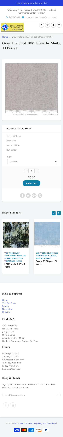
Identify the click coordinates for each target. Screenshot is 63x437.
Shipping (6, 312)
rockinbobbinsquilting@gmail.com (41, 17)
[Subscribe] (57, 395)
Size (9, 156)
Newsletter (7, 309)
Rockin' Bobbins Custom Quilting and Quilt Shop (34, 423)
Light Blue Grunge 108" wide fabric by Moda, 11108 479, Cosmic (32, 255)
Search (5, 306)
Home (5, 37)
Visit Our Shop (9, 303)
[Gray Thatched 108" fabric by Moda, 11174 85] (31, 89)
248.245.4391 (15, 17)
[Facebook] (6, 405)
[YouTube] (13, 405)
